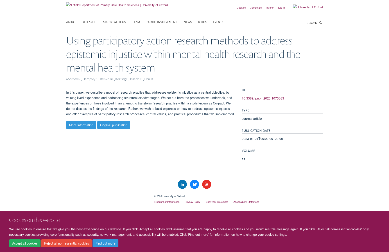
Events (218, 21)
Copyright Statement (217, 201)
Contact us (256, 7)
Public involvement (162, 21)
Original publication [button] (113, 125)
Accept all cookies (25, 243)
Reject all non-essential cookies (66, 243)
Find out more (105, 243)
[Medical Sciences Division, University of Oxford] (106, 194)
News (188, 21)
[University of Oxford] (304, 7)
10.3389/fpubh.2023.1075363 (263, 98)
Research (89, 21)
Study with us (114, 21)
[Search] (320, 22)
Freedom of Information (166, 201)
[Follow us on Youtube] (206, 184)
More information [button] (81, 125)
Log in (281, 7)
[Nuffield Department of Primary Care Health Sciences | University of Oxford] (117, 3)
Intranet (270, 7)
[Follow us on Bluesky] (195, 184)
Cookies (241, 7)
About (71, 21)
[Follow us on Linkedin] (183, 184)
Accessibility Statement (246, 201)
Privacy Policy (192, 201)
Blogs (202, 21)
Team (136, 21)
